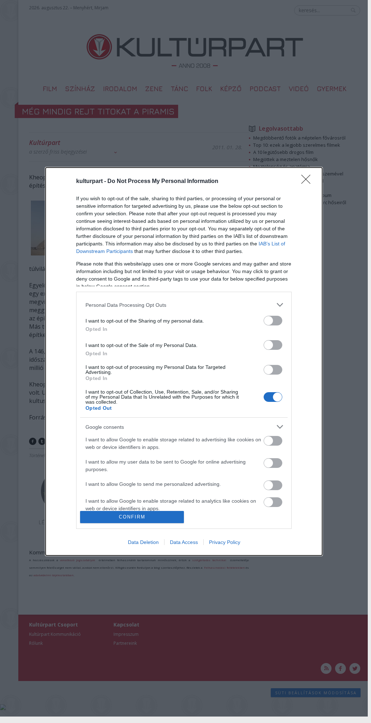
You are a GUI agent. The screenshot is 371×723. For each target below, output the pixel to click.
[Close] (308, 181)
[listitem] (183, 305)
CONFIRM (132, 517)
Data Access (184, 542)
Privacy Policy (224, 542)
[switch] (273, 320)
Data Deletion (143, 542)
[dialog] (184, 361)
